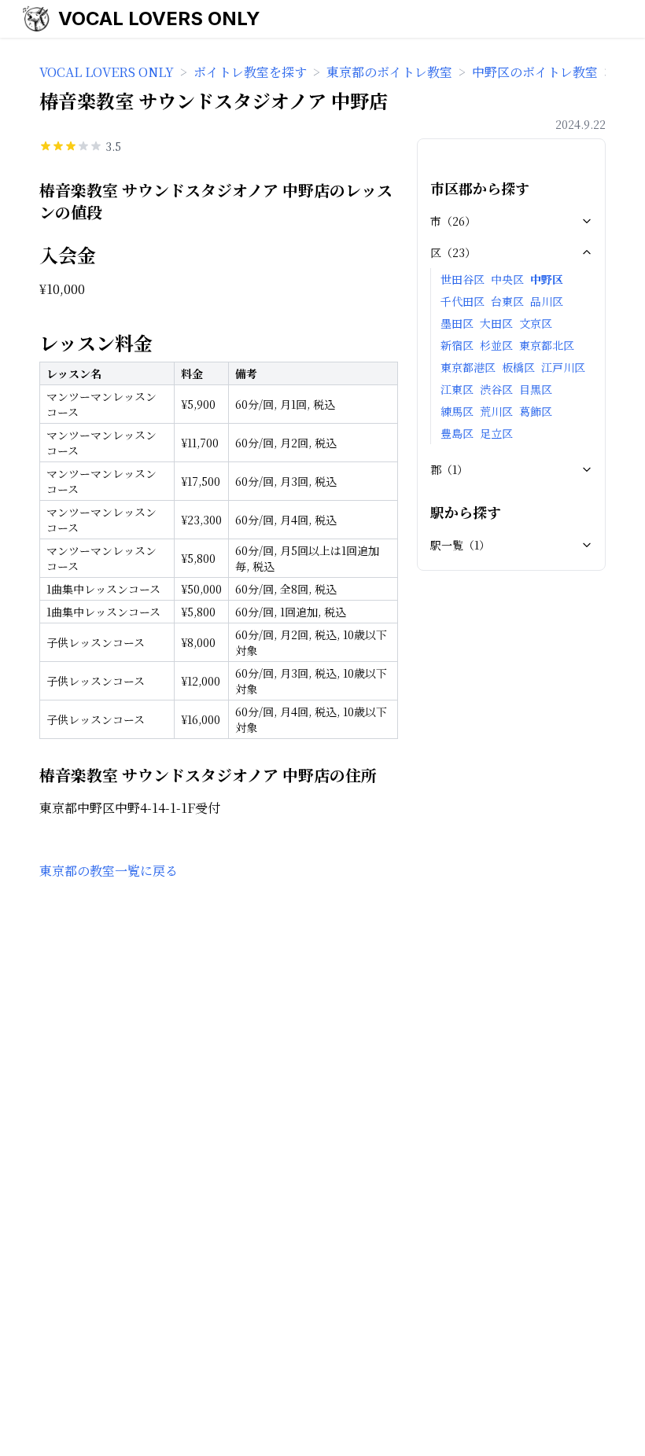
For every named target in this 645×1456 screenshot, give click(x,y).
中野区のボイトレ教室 (535, 72)
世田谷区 (462, 279)
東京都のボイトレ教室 (389, 72)
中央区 (507, 279)
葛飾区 (535, 411)
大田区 (496, 323)
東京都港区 (468, 367)
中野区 (546, 279)
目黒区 (535, 389)
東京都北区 (546, 345)
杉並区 (496, 345)
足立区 (496, 433)
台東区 (507, 301)
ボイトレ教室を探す (250, 72)
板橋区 (518, 367)
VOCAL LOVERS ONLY (159, 18)
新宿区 (457, 345)
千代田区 (462, 301)
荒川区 (496, 411)
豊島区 (457, 433)
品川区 (546, 301)
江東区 (457, 389)
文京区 (535, 323)
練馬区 (457, 411)
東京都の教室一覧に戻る (108, 871)
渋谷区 (496, 389)
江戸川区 (563, 367)
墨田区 (457, 323)
